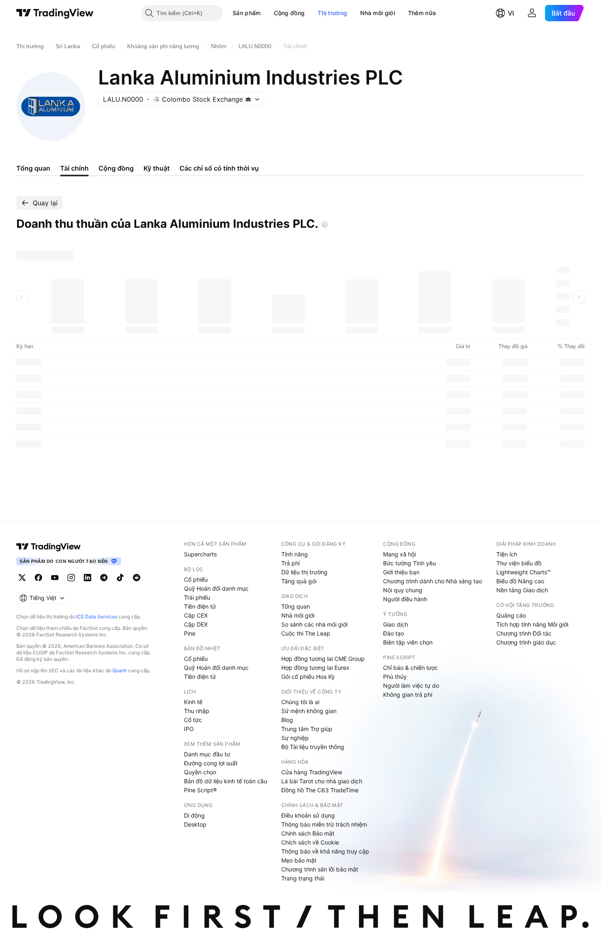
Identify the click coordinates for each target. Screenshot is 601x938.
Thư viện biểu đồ (518, 563)
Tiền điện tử (200, 606)
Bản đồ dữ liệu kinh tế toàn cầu (225, 781)
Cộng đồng (289, 12)
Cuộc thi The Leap (305, 633)
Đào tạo (393, 633)
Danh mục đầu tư (207, 754)
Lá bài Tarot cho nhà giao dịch (321, 781)
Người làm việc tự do (411, 685)
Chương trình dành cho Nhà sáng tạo (432, 581)
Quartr (119, 670)
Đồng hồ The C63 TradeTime (320, 790)
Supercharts (200, 554)
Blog (287, 719)
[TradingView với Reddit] (136, 577)
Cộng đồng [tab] (116, 168)
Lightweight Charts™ (523, 572)
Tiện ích (506, 554)
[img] (248, 99)
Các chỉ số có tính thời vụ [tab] (219, 168)
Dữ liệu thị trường (304, 572)
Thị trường (332, 12)
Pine (189, 633)
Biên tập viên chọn (408, 642)
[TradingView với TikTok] (120, 577)
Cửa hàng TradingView (311, 772)
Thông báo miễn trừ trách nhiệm (324, 824)
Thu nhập (196, 710)
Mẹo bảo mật (298, 860)
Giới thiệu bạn (401, 572)
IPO (189, 728)
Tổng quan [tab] (33, 168)
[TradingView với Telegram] (104, 577)
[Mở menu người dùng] (532, 13)
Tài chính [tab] (74, 168)
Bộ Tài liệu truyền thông (312, 746)
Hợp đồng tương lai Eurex (315, 667)
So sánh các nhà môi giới (314, 624)
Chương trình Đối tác (524, 633)
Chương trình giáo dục (526, 642)
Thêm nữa (422, 12)
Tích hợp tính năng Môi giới (532, 624)
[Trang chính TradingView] (55, 13)
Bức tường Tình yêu (409, 563)
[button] (267, 13)
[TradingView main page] (48, 546)
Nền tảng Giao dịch (522, 590)
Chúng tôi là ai (300, 701)
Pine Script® (200, 790)
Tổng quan (295, 606)
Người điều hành (405, 599)
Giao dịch (395, 624)
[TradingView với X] (22, 577)
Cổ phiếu (196, 579)
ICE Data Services (96, 616)
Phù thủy (395, 676)
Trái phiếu (197, 597)
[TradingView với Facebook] (38, 577)
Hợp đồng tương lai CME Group (323, 658)
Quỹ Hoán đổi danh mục (216, 588)
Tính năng (294, 554)
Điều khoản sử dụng (308, 815)
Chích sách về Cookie (310, 842)
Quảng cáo (511, 615)
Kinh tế (193, 701)
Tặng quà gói (298, 581)
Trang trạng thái (302, 878)
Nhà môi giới (377, 12)
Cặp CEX (196, 615)
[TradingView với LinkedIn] (87, 577)
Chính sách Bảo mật (307, 833)
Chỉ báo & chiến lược (410, 667)
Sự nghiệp (295, 737)
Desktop (195, 824)
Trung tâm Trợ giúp (306, 728)
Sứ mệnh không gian (308, 710)
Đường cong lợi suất (211, 763)
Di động (194, 815)
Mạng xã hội (399, 554)
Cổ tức (193, 719)
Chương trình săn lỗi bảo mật (319, 869)
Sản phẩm (246, 12)
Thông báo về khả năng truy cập (325, 851)
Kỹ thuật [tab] (157, 168)
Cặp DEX (196, 624)
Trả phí (290, 563)
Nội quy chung (402, 590)
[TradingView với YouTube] (55, 577)
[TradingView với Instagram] (71, 577)
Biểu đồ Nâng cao (520, 581)
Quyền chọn (200, 772)
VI (511, 13)
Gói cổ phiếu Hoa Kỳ (308, 676)
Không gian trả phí (407, 694)
